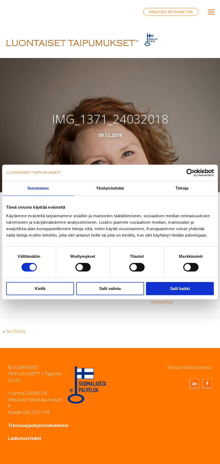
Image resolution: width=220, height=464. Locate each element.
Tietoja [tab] (181, 188)
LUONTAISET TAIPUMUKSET (72, 43)
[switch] (83, 267)
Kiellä (40, 288)
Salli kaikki (180, 288)
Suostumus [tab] (38, 188)
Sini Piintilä (15, 331)
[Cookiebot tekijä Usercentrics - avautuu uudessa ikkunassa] (190, 173)
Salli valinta (110, 288)
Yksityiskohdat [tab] (110, 188)
